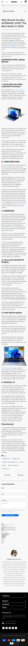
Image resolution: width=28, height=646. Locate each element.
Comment (4, 500)
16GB (5, 165)
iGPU (5, 319)
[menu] (2, 2)
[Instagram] (6, 628)
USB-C (20, 255)
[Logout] (2, 523)
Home (3, 5)
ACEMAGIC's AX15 (6, 368)
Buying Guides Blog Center (12, 5)
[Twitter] (16, 628)
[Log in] (21, 2)
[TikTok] (10, 628)
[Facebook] (3, 628)
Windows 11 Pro (21, 204)
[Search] (7, 2)
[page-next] (2, 542)
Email (2, 494)
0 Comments (17, 29)
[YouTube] (13, 628)
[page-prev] (2, 539)
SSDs (10, 227)
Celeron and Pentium (18, 90)
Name (2, 488)
